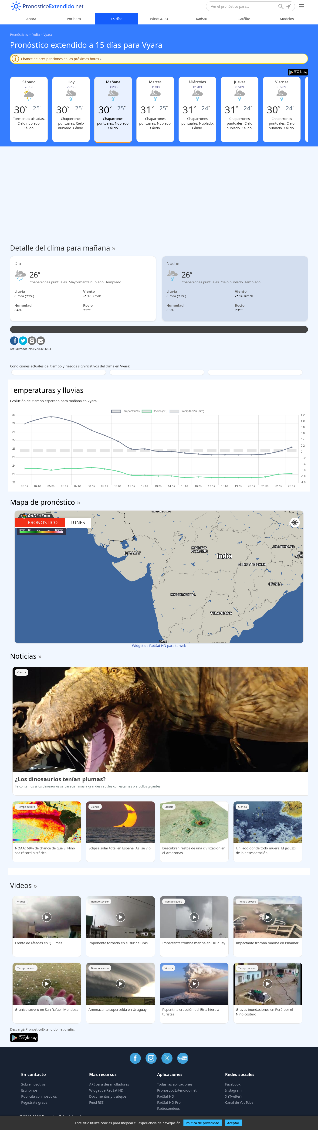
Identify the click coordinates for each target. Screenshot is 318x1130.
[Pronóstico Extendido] (47, 6)
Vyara (48, 34)
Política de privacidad (202, 1123)
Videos (21, 885)
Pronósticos (19, 34)
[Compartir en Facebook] (14, 340)
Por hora (74, 18)
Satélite (244, 18)
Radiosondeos (168, 1108)
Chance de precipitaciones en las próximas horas (61, 58)
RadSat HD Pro (169, 1102)
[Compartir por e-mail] (41, 340)
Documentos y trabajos (107, 1096)
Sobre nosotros (33, 1084)
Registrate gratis (34, 1102)
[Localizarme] (289, 7)
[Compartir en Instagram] (32, 340)
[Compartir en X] (23, 340)
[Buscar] (281, 7)
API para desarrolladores (109, 1084)
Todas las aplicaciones (174, 1084)
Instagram (233, 1090)
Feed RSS (96, 1102)
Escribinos (29, 1090)
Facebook (232, 1084)
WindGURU (159, 18)
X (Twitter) (233, 1096)
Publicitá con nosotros (39, 1096)
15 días (116, 18)
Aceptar (233, 1123)
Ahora (31, 18)
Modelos (287, 18)
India (36, 34)
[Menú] (301, 6)
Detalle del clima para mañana (62, 248)
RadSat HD (165, 1096)
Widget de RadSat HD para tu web (159, 645)
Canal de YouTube (239, 1102)
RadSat (201, 18)
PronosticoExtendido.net (176, 1090)
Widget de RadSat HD (106, 1090)
